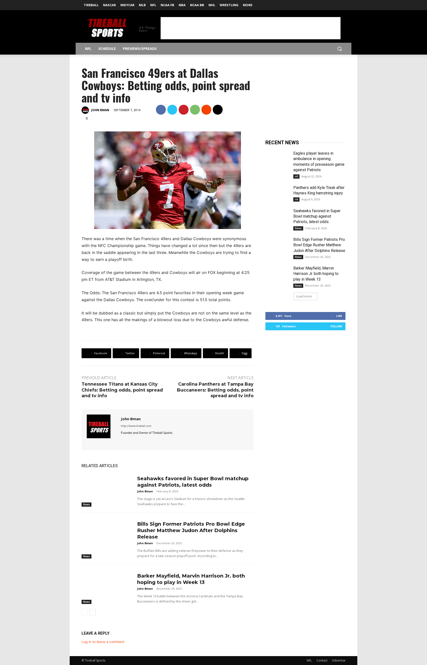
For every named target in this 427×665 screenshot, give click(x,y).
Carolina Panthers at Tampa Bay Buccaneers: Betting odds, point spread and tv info (215, 389)
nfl (296, 176)
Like (339, 316)
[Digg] (218, 110)
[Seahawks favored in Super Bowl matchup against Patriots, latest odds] (107, 489)
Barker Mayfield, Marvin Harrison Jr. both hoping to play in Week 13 (316, 274)
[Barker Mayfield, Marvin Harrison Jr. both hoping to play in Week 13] (107, 586)
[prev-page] (85, 612)
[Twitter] (342, 3)
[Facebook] (336, 3)
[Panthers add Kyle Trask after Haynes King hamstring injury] (277, 193)
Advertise (338, 660)
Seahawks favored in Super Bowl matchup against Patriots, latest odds (317, 216)
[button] (339, 49)
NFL (309, 660)
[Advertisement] (251, 28)
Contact (322, 660)
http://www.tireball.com (136, 426)
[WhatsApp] (195, 110)
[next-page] (92, 612)
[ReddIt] (206, 110)
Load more (304, 296)
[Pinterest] (184, 110)
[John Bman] (86, 110)
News (86, 504)
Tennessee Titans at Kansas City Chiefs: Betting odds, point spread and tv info (122, 389)
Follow (336, 326)
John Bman (100, 110)
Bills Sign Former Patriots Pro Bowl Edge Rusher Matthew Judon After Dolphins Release (191, 530)
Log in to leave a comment (103, 642)
